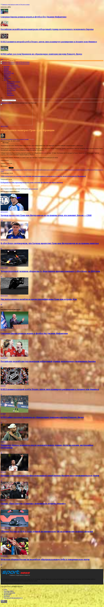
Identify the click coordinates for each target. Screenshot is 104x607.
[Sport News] (15, 4)
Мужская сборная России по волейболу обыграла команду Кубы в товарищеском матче (45, 559)
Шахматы (10, 93)
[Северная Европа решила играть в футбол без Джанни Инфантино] (4, 13)
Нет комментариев (22, 139)
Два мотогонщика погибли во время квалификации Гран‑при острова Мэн (39, 299)
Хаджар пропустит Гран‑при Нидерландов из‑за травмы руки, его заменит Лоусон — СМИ (46, 215)
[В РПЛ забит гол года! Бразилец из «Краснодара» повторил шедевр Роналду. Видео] (4, 50)
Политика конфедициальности (13, 598)
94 (1, 276)
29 (1, 537)
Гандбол (9, 92)
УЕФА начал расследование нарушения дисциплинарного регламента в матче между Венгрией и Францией (43, 176)
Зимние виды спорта (13, 82)
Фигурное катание (12, 85)
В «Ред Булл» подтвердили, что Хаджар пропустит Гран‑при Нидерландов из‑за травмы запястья (50, 243)
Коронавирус (11, 83)
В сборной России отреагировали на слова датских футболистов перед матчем (32, 182)
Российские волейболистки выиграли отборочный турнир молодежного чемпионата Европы (47, 29)
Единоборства (9, 73)
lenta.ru (10, 166)
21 (1, 509)
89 (1, 248)
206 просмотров (5, 139)
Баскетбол (7, 71)
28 (1, 453)
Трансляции (10, 95)
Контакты (7, 596)
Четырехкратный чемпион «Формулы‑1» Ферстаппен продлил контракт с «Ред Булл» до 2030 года (50, 271)
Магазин (6, 66)
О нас (5, 589)
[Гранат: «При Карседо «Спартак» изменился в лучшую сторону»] (14, 498)
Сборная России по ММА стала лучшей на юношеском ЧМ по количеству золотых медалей (47, 531)
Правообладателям (9, 593)
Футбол (6, 68)
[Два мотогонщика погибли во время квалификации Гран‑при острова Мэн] (14, 294)
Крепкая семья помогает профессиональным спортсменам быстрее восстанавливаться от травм (50, 475)
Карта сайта (7, 594)
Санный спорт (11, 90)
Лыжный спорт (11, 88)
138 (2, 220)
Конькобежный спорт (13, 87)
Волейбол (7, 75)
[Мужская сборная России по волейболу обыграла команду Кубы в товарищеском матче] (14, 554)
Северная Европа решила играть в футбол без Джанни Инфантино (33, 17)
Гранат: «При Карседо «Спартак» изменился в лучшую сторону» (33, 503)
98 (1, 304)
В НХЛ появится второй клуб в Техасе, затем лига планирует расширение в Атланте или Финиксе (49, 42)
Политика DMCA (8, 591)
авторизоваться (33, 189)
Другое (6, 80)
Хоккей (6, 70)
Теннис (6, 77)
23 (1, 394)
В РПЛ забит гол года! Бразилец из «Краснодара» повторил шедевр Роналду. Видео (41, 54)
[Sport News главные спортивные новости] (16, 576)
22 (1, 481)
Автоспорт (7, 78)
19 (1, 366)
